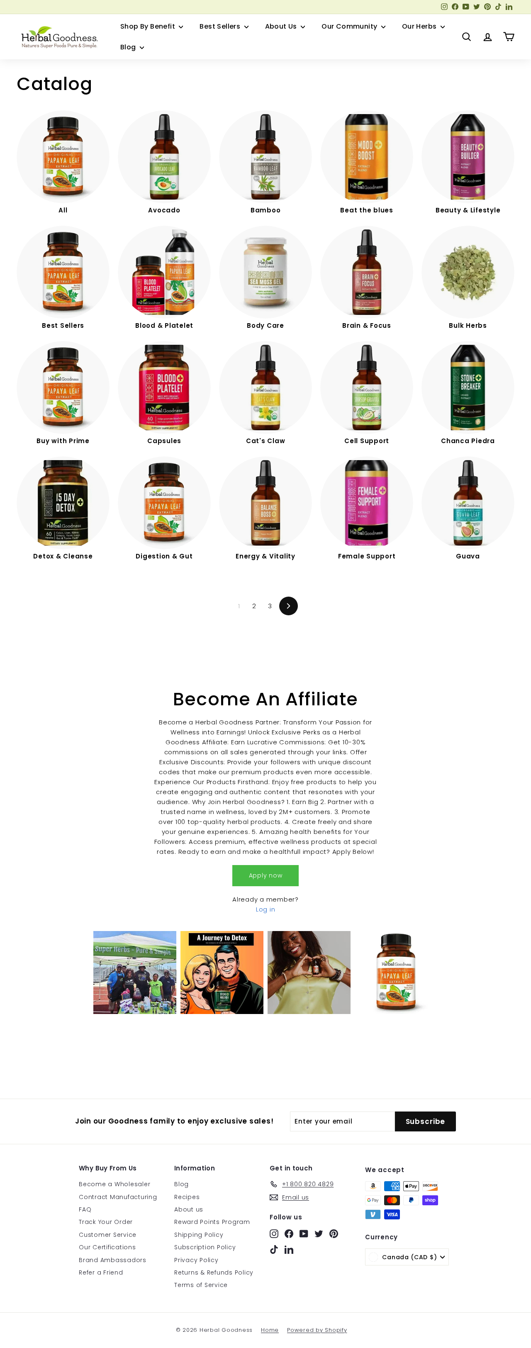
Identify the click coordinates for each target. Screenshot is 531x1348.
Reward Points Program (212, 1222)
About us (188, 1209)
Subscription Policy (205, 1247)
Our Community (350, 26)
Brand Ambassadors (112, 1260)
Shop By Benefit (148, 26)
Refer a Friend (101, 1272)
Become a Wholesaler (114, 1184)
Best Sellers (221, 26)
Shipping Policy (198, 1235)
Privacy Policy (196, 1260)
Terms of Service (201, 1285)
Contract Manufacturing (118, 1197)
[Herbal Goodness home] (58, 37)
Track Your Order (106, 1222)
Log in (265, 909)
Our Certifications (107, 1247)
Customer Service (107, 1235)
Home (270, 1330)
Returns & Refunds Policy (213, 1272)
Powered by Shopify (317, 1330)
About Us (282, 26)
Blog (129, 47)
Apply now (266, 875)
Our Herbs (420, 26)
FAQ (85, 1209)
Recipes (187, 1197)
